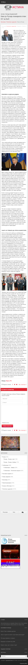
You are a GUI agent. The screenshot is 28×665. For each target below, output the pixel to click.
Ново (14, 512)
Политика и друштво (11, 22)
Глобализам (5, 465)
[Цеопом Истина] (14, 5)
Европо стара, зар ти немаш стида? (9, 645)
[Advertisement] (10, 501)
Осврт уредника (6, 476)
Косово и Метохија (6, 486)
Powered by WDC (23, 663)
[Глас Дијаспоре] (10, 560)
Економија (4, 479)
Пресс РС (9, 381)
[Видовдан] (10, 545)
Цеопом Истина (9, 660)
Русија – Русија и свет (9, 459)
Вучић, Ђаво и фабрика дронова (8, 631)
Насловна (3, 22)
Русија (4, 457)
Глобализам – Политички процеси (12, 470)
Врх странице (22, 384)
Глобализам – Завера (9, 467)
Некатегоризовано (6, 482)
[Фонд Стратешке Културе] (10, 538)
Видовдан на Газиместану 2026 (8, 641)
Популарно (5, 512)
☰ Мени (3, 2)
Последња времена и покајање (8, 638)
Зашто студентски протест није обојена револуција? (12, 634)
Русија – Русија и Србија (10, 462)
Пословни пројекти (7, 473)
